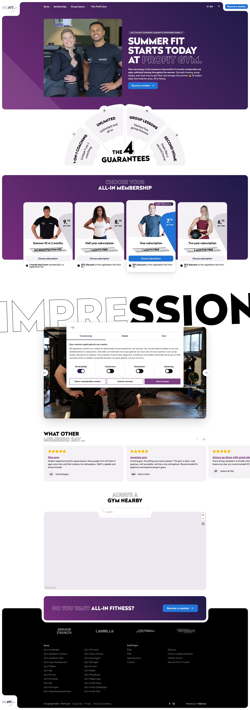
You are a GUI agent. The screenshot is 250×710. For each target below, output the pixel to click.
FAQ (129, 653)
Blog (129, 649)
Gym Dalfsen (50, 666)
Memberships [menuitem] (60, 6)
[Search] (219, 6)
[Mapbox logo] (50, 587)
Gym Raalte (89, 670)
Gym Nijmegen (91, 662)
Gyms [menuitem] (46, 6)
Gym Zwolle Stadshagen (95, 687)
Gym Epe (48, 682)
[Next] (206, 372)
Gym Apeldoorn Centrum (55, 653)
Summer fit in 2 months (179, 662)
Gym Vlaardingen (92, 674)
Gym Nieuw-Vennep (93, 653)
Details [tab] (125, 336)
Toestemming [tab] (86, 336)
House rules (78, 703)
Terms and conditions (102, 703)
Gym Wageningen (92, 678)
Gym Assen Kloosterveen (55, 662)
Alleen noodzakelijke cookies (87, 381)
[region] (125, 551)
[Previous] (44, 372)
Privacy (88, 703)
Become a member (236, 6)
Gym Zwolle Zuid (92, 691)
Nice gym (53, 457)
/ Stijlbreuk (201, 703)
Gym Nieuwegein (92, 657)
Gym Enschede (51, 678)
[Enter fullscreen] (203, 524)
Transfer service (175, 657)
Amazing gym (138, 457)
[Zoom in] (203, 515)
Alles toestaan (162, 381)
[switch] (110, 370)
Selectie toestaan (125, 381)
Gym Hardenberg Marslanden (57, 691)
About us (172, 649)
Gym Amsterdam (52, 649)
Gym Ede (48, 670)
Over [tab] (164, 336)
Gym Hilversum (91, 649)
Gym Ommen (90, 666)
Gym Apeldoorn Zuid (53, 657)
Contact (131, 662)
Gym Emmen (50, 674)
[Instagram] (174, 704)
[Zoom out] (203, 519)
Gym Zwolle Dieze (92, 682)
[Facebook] (169, 704)
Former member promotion (180, 653)
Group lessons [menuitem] (78, 6)
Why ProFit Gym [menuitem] (99, 6)
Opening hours (134, 657)
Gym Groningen (51, 687)
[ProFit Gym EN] (10, 8)
